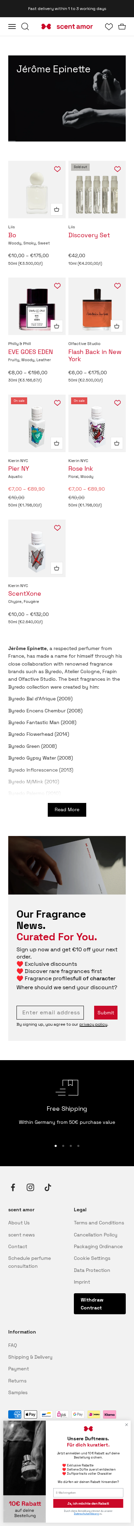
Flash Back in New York (94, 355)
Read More (67, 809)
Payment (18, 1369)
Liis (11, 227)
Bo (12, 235)
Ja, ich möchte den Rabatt (88, 1503)
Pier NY (18, 468)
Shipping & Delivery (30, 1357)
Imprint (82, 1282)
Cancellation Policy (96, 1235)
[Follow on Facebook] (13, 1187)
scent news (21, 1235)
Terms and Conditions (99, 1223)
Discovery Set (89, 235)
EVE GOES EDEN (30, 352)
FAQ (12, 1345)
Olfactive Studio (84, 343)
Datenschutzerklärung (86, 1514)
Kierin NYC (18, 460)
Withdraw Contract (92, 1303)
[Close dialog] (127, 1425)
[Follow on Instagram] (30, 1187)
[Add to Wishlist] (57, 169)
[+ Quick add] (57, 209)
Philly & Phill (19, 343)
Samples (17, 1392)
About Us (19, 1223)
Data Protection (92, 1270)
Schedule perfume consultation (29, 1262)
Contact (17, 1246)
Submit (106, 1013)
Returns (17, 1381)
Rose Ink (80, 468)
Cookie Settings (92, 1258)
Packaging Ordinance (98, 1246)
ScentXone (24, 593)
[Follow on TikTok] (48, 1187)
